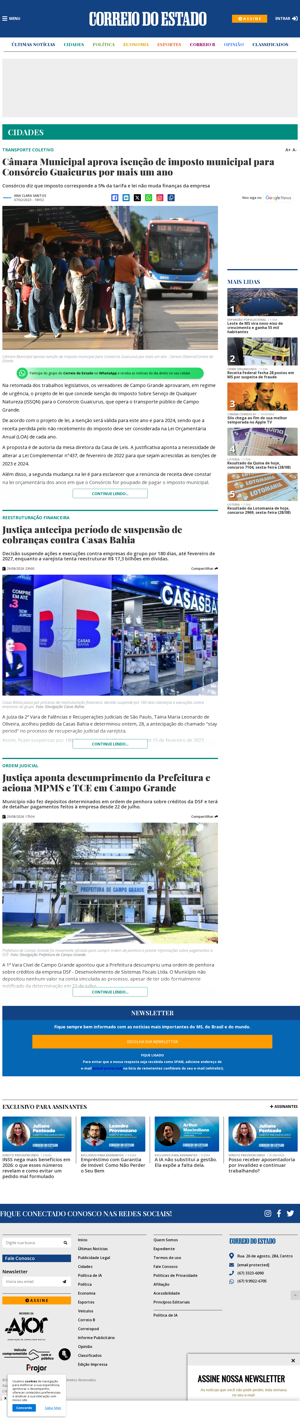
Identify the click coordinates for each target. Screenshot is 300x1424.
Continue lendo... (110, 493)
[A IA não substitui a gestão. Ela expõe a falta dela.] (187, 1134)
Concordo (24, 1408)
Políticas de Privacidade (176, 1275)
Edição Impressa (93, 1364)
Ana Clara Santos (30, 195)
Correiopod (88, 1329)
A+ (288, 150)
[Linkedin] (126, 197)
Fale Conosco (166, 1266)
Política (104, 44)
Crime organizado (247, 369)
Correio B (202, 44)
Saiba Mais (53, 1408)
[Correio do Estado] (263, 1241)
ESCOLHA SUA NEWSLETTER (152, 1041)
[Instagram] (160, 197)
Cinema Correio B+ (250, 414)
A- (294, 150)
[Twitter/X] (137, 197)
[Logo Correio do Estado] (147, 19)
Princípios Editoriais (172, 1302)
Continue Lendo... (110, 744)
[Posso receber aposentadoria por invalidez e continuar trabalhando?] (263, 1134)
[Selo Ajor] (36, 1326)
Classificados (270, 44)
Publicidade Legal (94, 1258)
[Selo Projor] (36, 1360)
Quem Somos (166, 1240)
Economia (136, 44)
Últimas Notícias (33, 44)
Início (83, 1240)
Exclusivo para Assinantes (108, 1155)
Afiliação (161, 1284)
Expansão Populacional (252, 319)
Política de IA (90, 1275)
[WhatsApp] (148, 197)
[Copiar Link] (171, 197)
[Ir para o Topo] (295, 1295)
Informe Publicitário (96, 1338)
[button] (204, 568)
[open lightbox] (110, 278)
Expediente (164, 1249)
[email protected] (107, 1068)
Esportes (169, 44)
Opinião (234, 44)
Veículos (86, 1311)
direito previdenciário (27, 1155)
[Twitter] (290, 1213)
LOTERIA (239, 459)
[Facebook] (115, 197)
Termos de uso (167, 1258)
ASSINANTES (286, 1106)
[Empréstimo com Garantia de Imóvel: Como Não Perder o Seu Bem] (113, 1134)
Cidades (74, 44)
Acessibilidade (167, 1293)
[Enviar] (64, 1282)
